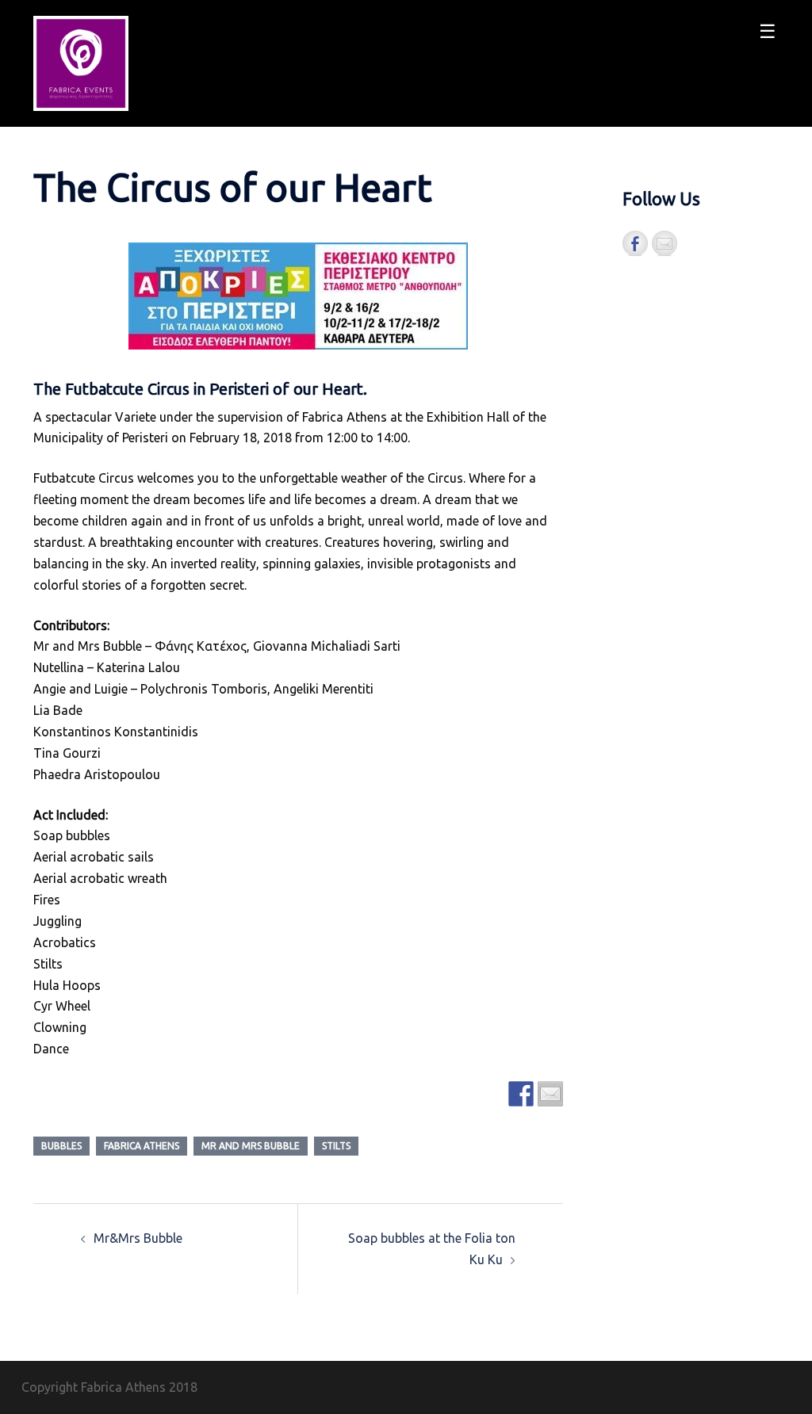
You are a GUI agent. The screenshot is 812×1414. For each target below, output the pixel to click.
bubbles (61, 1146)
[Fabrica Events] (80, 62)
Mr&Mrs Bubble (138, 1238)
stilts (336, 1146)
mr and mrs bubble (250, 1146)
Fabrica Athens (141, 1146)
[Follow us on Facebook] (635, 243)
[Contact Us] (664, 243)
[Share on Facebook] (521, 1093)
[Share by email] (550, 1093)
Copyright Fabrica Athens (93, 1387)
